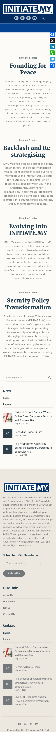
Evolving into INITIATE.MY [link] (28, 230)
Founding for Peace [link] (28, 69)
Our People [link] (9, 601)
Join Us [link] (6, 608)
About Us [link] (8, 595)
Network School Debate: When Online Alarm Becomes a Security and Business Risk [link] (33, 416)
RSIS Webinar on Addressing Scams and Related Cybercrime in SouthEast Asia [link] (33, 448)
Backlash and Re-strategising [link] (28, 151)
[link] (28, 8)
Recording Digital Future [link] (28, 432)
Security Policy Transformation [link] (28, 304)
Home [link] (22, 44)
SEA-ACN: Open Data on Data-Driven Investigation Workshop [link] (32, 699)
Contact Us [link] (9, 614)
